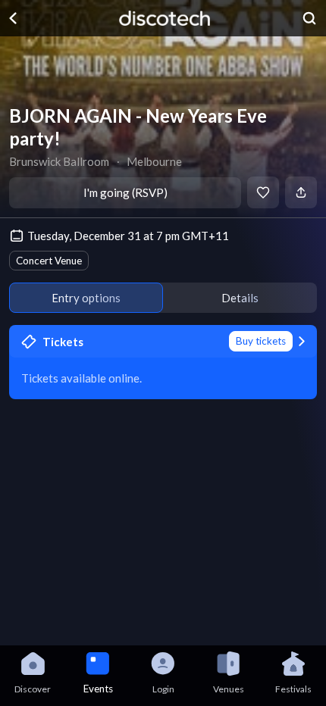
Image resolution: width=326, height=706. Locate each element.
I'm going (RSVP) (125, 192)
